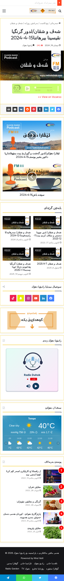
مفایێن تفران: (34, 487)
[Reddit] (27, 109)
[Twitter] (52, 109)
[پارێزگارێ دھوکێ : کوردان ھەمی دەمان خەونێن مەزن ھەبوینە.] (52, 518)
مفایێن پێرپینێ (34, 528)
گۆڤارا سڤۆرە (52, 568)
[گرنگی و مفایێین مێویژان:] (52, 505)
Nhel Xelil (38, 558)
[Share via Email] (14, 109)
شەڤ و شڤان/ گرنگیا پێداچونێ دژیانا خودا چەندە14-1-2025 (20, 266)
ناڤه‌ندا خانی (51, 563)
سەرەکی (54, 23)
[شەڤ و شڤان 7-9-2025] (47, 254)
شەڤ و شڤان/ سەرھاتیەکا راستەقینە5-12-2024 (18, 234)
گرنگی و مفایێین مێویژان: (29, 501)
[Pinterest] (33, 109)
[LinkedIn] (46, 109)
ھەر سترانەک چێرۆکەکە (45, 2)
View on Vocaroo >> (49, 96)
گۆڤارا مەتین (12, 563)
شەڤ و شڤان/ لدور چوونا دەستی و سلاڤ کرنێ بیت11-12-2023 (47, 235)
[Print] (8, 109)
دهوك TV (25, 568)
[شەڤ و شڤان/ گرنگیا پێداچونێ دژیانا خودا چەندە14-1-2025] (17, 254)
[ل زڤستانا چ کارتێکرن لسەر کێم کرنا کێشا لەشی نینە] (52, 476)
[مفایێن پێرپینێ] (52, 532)
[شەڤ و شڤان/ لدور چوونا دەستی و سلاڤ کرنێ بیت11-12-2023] (47, 222)
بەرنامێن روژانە (31, 23)
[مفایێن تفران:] (52, 491)
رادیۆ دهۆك (39, 563)
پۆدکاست (44, 23)
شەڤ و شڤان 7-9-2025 (49, 263)
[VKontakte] (21, 109)
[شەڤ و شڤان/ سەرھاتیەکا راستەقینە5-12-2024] (17, 222)
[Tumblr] (39, 109)
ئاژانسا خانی (26, 563)
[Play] (36, 386)
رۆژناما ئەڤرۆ (38, 568)
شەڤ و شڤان (16, 23)
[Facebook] (58, 109)
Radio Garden (12, 568)
